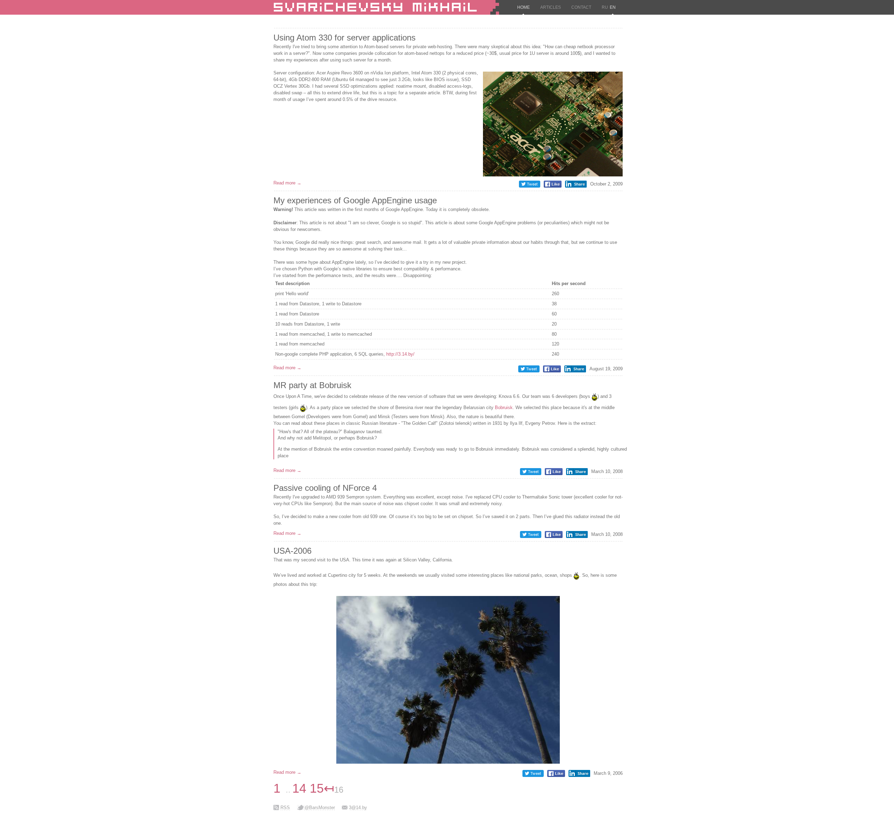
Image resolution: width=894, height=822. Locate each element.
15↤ (322, 788)
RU (605, 7)
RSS (285, 807)
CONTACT (581, 7)
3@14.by (358, 807)
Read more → (287, 183)
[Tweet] (529, 186)
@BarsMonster (320, 807)
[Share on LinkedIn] (576, 186)
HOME (523, 7)
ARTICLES (550, 7)
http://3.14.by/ (400, 354)
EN (613, 7)
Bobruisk (504, 407)
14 (299, 788)
